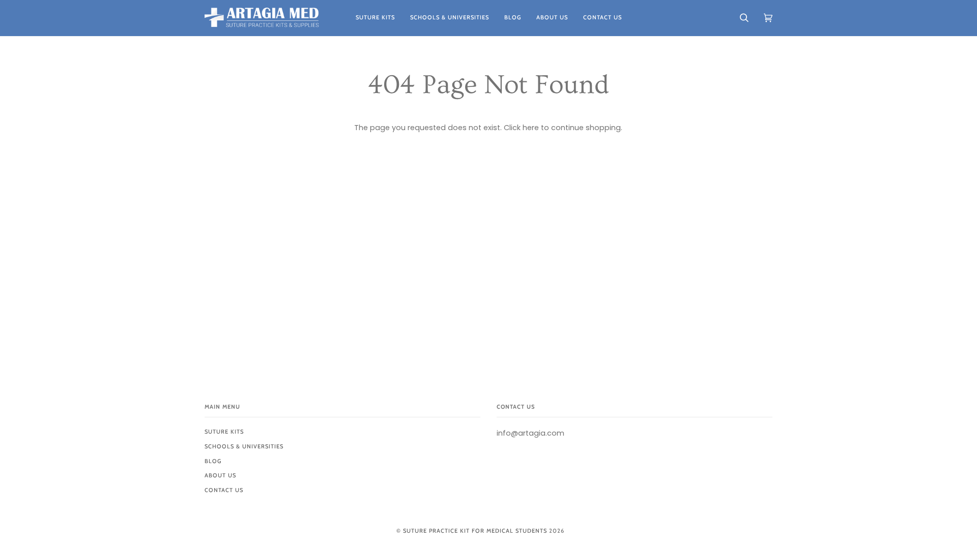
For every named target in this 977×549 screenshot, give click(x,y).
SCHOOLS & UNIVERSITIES (244, 446)
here (531, 128)
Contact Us (224, 490)
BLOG (213, 461)
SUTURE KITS (224, 431)
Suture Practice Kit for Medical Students (475, 530)
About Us (220, 475)
